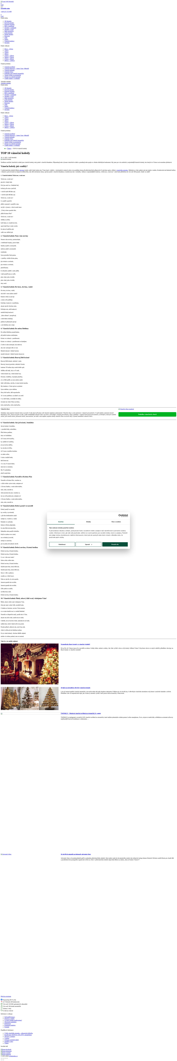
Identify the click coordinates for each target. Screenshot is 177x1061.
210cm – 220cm (9, 55)
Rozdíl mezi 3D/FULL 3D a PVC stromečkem (18, 1035)
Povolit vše (115, 544)
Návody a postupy (9, 1036)
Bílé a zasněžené (9, 26)
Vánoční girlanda (9, 70)
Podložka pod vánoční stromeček (14, 73)
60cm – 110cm (8, 49)
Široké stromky (8, 34)
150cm (6, 52)
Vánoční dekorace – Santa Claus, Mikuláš (16, 68)
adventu (22, 170)
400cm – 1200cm (9, 60)
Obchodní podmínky (10, 1022)
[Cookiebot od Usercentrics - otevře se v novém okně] (120, 515)
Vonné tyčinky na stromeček (12, 75)
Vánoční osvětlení (9, 67)
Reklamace (7, 1023)
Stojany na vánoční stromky (12, 77)
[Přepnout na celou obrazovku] (5, 1058)
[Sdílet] (3, 1058)
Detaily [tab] (88, 521)
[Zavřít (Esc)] (1, 1058)
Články (9, 148)
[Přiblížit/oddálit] (7, 1058)
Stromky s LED (9, 29)
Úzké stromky (8, 33)
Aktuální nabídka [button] (6, 83)
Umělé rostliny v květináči (12, 78)
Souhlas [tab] (61, 521)
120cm (6, 50)
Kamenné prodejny (10, 1025)
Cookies (6, 1038)
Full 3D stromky (9, 23)
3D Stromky (8, 21)
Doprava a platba (9, 1018)
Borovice (7, 36)
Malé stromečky (9, 31)
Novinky (7, 42)
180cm (6, 54)
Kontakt (6, 1027)
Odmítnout (62, 544)
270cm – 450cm (9, 59)
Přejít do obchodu (6, 996)
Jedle (5, 38)
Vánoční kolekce (9, 41)
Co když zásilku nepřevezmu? (13, 1020)
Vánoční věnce (8, 72)
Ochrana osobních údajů (11, 1040)
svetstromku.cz (13, 1056)
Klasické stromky (9, 24)
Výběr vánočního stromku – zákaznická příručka (18, 1033)
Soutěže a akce (8, 1041)
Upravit (87, 544)
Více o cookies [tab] (116, 521)
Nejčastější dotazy (9, 1017)
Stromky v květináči (10, 28)
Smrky (6, 39)
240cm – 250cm (9, 57)
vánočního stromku (122, 170)
